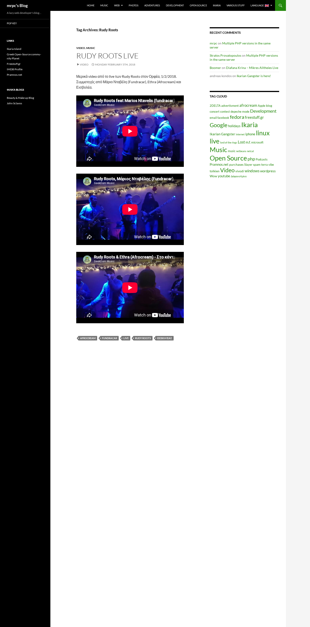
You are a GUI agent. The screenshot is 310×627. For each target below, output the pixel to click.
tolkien (214, 171)
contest (225, 111)
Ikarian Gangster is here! (254, 76)
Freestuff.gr (14, 64)
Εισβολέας (164, 338)
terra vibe (267, 164)
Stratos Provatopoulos (225, 55)
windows (252, 171)
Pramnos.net (219, 164)
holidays (234, 126)
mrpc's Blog (17, 5)
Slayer (248, 164)
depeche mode (240, 111)
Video (80, 48)
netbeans (241, 151)
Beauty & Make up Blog (20, 98)
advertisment (230, 105)
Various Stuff (235, 5)
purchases (236, 164)
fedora (237, 117)
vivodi (239, 171)
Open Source (198, 5)
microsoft (257, 142)
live (126, 338)
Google (218, 125)
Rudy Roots (143, 338)
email (213, 117)
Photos (133, 5)
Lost (241, 142)
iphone (250, 134)
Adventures (152, 5)
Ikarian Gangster (222, 134)
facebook (223, 117)
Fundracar (109, 338)
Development (175, 5)
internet (240, 134)
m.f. (248, 142)
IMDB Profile (14, 69)
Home (90, 5)
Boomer (215, 68)
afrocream (88, 338)
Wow (213, 176)
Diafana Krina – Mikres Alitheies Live (252, 68)
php (251, 158)
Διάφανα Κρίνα (238, 176)
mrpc (213, 43)
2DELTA (215, 105)
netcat (250, 151)
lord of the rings (228, 142)
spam (257, 164)
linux (263, 133)
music (231, 151)
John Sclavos (14, 103)
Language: (258, 5)
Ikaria (217, 5)
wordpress (268, 171)
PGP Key (12, 23)
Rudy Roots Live (107, 55)
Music (104, 5)
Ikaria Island (14, 49)
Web (117, 5)
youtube (224, 176)
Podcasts (262, 159)
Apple (261, 105)
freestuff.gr (254, 117)
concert (214, 111)
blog (269, 105)
